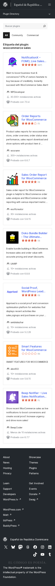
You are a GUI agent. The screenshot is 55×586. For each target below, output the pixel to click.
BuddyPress (11, 525)
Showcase (35, 457)
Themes (33, 462)
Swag (33, 499)
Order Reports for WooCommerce (34, 117)
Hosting (7, 468)
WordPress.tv (12, 499)
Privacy (7, 473)
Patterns (34, 473)
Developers (9, 494)
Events (33, 488)
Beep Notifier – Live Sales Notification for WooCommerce (34, 394)
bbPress (9, 520)
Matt (7, 514)
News (6, 462)
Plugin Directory (11, 14)
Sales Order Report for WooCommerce (34, 176)
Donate (34, 494)
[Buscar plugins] (44, 26)
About (6, 457)
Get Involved (36, 483)
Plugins (33, 468)
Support (7, 488)
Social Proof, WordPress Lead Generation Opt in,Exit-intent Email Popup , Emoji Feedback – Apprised (33, 289)
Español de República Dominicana (29, 539)
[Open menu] (50, 4)
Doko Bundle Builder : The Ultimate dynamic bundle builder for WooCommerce (35, 235)
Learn (6, 483)
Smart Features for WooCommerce (34, 348)
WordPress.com (13, 509)
